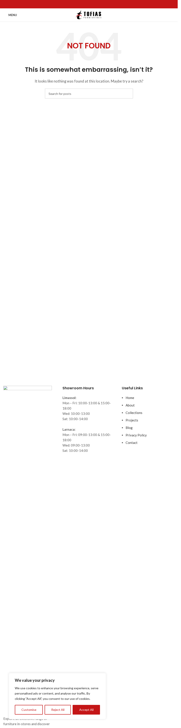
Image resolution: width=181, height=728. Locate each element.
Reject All (57, 709)
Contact (132, 443)
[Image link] (27, 550)
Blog (129, 428)
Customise (28, 709)
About (130, 405)
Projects (132, 420)
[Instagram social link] (91, 4)
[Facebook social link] (86, 4)
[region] (57, 696)
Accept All (86, 709)
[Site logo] (89, 15)
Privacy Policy (136, 435)
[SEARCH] (128, 93)
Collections (134, 413)
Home (130, 398)
